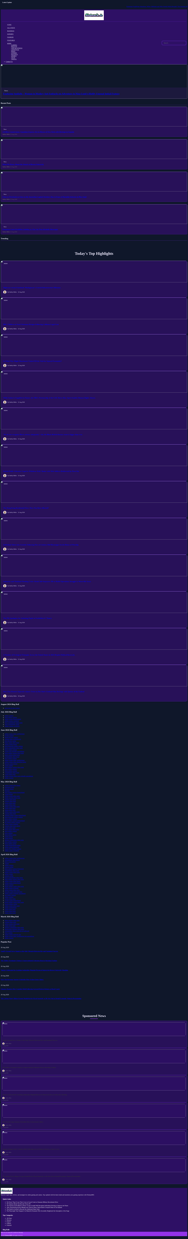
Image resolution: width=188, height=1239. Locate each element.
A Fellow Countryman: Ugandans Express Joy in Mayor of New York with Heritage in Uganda (38, 132)
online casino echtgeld (11, 888)
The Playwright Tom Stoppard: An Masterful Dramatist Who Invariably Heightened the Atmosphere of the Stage (38, 1211)
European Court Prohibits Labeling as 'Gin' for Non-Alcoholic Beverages (30, 229)
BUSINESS (10, 31)
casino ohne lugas (10, 911)
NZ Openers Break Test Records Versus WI (19, 1204)
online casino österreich (12, 847)
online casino (9, 874)
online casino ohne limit (12, 924)
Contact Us (9, 61)
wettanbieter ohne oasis (12, 772)
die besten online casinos (12, 822)
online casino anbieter (11, 824)
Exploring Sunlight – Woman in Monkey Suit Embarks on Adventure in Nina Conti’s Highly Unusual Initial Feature (61, 93)
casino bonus (9, 794)
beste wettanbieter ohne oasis (14, 748)
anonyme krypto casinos (12, 708)
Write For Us (4, 1232)
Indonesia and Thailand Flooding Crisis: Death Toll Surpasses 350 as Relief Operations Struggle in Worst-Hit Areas (47, 581)
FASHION (10, 37)
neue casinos (9, 833)
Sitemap (21, 1232)
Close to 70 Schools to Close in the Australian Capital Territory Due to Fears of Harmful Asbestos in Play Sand (44, 197)
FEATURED (11, 40)
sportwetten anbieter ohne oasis (14, 929)
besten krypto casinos (11, 737)
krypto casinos (9, 735)
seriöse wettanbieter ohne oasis (14, 840)
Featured (9, 1225)
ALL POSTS (11, 28)
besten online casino (11, 904)
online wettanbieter (10, 907)
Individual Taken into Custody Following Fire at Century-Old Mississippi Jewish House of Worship (41, 545)
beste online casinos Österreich (14, 869)
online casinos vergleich (12, 726)
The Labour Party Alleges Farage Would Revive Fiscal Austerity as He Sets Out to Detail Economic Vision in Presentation (41, 998)
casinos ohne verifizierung (13, 739)
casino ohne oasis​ (10, 774)
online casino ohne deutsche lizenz (15, 762)
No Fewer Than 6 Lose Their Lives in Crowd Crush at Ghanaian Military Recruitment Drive (32, 1202)
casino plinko (9, 765)
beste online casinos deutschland (15, 820)
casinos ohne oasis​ (10, 922)
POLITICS (14, 54)
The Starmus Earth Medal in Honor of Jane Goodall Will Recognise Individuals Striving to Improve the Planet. (37, 1205)
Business (9, 1220)
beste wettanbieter (10, 862)
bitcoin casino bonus (11, 764)
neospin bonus (9, 789)
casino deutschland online (13, 845)
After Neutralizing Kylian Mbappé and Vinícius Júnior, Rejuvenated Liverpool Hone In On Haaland (34, 1207)
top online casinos (10, 895)
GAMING (14, 45)
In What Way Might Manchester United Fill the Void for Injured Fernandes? (32, 361)
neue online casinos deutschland (14, 792)
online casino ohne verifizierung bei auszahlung (19, 936)
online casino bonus (11, 744)
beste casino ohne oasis (12, 742)
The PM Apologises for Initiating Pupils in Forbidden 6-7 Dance (27, 618)
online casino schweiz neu (13, 934)
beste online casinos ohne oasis (14, 753)
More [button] (9, 43)
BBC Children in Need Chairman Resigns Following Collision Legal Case (31, 324)
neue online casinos (11, 758)
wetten (7, 863)
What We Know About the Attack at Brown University (23, 164)
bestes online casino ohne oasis (14, 886)
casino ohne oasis (10, 803)
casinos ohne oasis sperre (12, 826)
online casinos (9, 715)
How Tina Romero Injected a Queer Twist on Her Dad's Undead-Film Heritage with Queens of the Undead (43, 692)
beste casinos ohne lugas (12, 755)
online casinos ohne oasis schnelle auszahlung (19, 776)
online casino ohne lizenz (12, 785)
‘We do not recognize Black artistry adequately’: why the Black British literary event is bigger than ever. (43, 435)
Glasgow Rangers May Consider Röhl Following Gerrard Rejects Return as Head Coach (30, 989)
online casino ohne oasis (12, 796)
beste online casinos (11, 717)
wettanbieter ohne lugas (12, 757)
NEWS (13, 51)
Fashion (9, 1223)
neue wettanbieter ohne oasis (13, 723)
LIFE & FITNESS (16, 48)
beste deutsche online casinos (14, 746)
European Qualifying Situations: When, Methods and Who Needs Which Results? (123, 6)
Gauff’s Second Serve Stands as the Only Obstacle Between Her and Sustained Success (29, 951)
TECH (13, 57)
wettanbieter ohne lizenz (12, 860)
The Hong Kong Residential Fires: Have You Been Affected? (26, 508)
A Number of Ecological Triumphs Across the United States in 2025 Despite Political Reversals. (39, 655)
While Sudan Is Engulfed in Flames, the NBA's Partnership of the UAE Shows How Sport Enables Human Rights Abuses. (49, 398)
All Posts (9, 1218)
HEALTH (14, 46)
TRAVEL (14, 59)
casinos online (9, 867)
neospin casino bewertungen (13, 892)
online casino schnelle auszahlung (15, 893)
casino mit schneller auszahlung (14, 751)
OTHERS (14, 53)
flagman (7, 791)
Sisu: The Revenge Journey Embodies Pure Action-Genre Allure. (22, 979)
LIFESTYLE (15, 50)
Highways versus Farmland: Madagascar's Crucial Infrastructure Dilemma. (32, 288)
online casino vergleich (12, 721)
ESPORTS (10, 34)
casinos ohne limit (10, 799)
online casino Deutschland (13, 719)
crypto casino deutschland (13, 900)
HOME (9, 24)
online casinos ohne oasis (12, 798)
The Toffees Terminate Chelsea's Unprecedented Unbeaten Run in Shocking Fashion (29, 960)
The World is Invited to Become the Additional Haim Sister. (23, 1209)
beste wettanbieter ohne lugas (14, 877)
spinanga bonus (9, 787)
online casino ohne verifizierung (14, 734)
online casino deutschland (13, 883)
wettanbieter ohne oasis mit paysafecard (17, 931)
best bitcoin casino (10, 741)
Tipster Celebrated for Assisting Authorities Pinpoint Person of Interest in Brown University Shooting (34, 970)
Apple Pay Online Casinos (13, 849)
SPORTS (13, 56)
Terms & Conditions (13, 1232)
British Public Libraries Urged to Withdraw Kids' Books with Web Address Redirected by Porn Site (41, 471)
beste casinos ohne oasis (12, 920)
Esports (9, 1222)
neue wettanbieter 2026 (12, 724)
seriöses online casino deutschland (15, 815)
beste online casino (10, 835)
